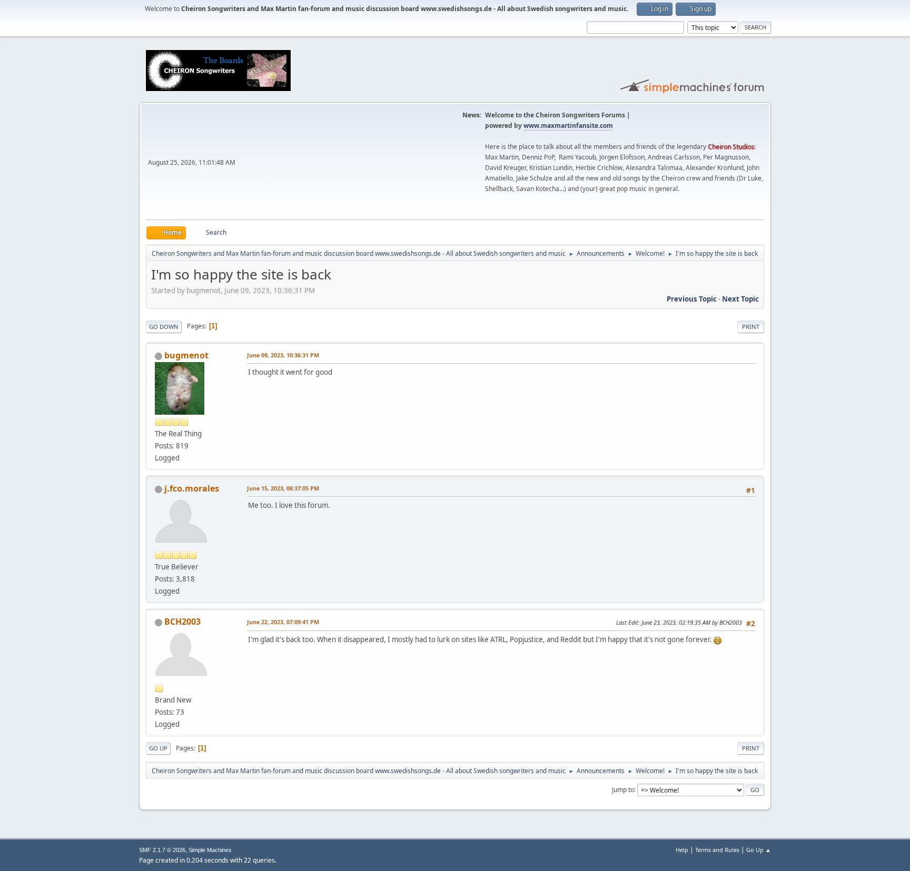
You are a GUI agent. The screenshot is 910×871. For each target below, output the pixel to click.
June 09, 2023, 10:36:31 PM (283, 355)
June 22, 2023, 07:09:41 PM (283, 622)
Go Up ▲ (758, 850)
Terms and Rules (717, 850)
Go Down (164, 327)
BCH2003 (182, 621)
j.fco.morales (191, 488)
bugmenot (186, 355)
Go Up (158, 748)
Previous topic (692, 299)
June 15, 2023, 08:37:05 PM (283, 488)
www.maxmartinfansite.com (568, 125)
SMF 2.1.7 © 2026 (162, 850)
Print (750, 327)
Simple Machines (210, 850)
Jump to (623, 789)
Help (682, 850)
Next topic (740, 299)
